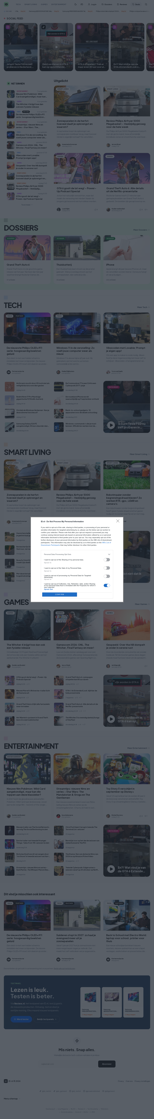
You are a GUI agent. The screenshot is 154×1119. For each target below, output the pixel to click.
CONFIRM (59, 594)
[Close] (118, 521)
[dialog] (77, 559)
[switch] (107, 559)
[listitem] (77, 554)
